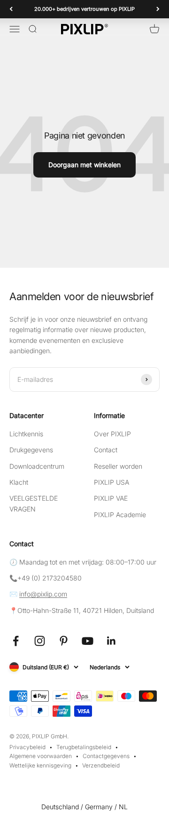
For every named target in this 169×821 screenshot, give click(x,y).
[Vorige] (11, 9)
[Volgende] (158, 9)
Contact (105, 450)
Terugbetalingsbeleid (83, 747)
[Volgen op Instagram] (39, 641)
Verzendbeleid (101, 765)
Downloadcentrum (36, 466)
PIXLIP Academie (120, 515)
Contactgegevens (106, 755)
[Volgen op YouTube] (87, 641)
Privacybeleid (27, 747)
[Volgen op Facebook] (15, 641)
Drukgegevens (31, 450)
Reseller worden (118, 466)
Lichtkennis (26, 434)
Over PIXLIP (112, 434)
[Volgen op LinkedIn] (111, 641)
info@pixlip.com (43, 594)
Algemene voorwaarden (40, 755)
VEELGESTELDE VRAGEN (33, 503)
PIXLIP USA (111, 482)
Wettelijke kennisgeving (40, 765)
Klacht (18, 482)
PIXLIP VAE (111, 498)
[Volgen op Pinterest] (63, 641)
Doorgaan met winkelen (84, 165)
